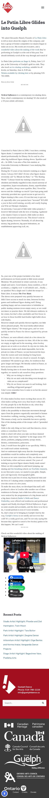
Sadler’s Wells (24, 498)
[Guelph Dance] (8, 7)
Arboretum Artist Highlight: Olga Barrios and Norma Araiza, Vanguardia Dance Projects (22, 644)
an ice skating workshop (20, 67)
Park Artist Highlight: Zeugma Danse (21, 635)
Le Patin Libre (40, 38)
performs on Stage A (21, 61)
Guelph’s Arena (11, 516)
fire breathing (16, 469)
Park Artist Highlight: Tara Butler (19, 630)
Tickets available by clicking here (14, 73)
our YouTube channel (37, 469)
